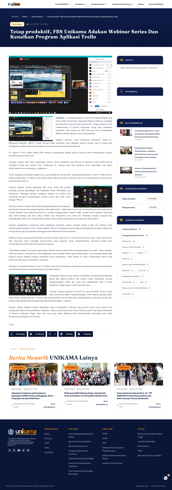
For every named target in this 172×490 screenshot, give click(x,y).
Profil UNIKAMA (61, 4)
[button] (18, 334)
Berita (141, 4)
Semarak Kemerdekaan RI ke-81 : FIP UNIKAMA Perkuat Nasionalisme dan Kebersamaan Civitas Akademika (134, 396)
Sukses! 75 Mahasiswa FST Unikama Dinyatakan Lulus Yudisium (146, 171)
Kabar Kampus (37, 17)
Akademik (79, 4)
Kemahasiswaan (98, 4)
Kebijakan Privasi (142, 486)
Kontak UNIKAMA (156, 4)
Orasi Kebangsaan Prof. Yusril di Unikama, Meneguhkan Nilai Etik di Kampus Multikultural (147, 134)
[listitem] (132, 229)
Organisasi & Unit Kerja (121, 4)
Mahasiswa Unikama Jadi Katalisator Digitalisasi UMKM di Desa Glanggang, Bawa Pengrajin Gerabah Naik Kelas (32, 396)
